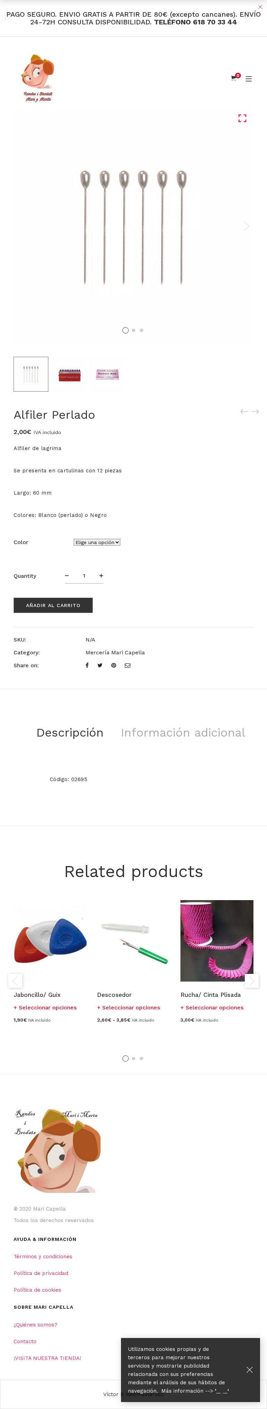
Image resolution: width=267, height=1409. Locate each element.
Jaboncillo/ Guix (37, 994)
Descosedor (114, 994)
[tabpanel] (50, 961)
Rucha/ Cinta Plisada (210, 994)
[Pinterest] (113, 665)
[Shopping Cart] (233, 78)
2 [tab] (133, 1058)
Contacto (25, 1341)
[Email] (127, 665)
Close (260, 7)
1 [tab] (125, 1058)
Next (246, 226)
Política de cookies (37, 1290)
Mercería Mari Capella (115, 652)
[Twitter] (100, 665)
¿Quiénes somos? (35, 1325)
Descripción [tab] (70, 732)
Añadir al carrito (53, 605)
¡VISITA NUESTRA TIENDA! (47, 1358)
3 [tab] (141, 1058)
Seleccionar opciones (47, 1007)
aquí (221, 1391)
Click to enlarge (242, 118)
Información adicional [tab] (183, 732)
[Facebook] (87, 665)
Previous (15, 981)
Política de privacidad (41, 1273)
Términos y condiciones (43, 1256)
